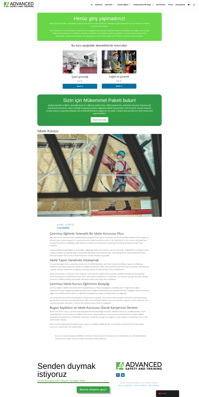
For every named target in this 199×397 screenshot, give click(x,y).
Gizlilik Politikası (140, 385)
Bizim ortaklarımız (125, 385)
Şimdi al (80, 86)
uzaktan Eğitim (123, 5)
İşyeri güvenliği (80, 76)
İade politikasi (153, 385)
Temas (170, 5)
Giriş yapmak (180, 5)
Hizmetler (108, 5)
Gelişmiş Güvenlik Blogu (142, 5)
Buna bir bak (99, 120)
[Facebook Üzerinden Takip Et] (118, 375)
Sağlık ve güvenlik (119, 76)
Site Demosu (160, 5)
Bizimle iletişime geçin (93, 389)
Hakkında (98, 5)
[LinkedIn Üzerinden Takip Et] (123, 375)
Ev (92, 5)
